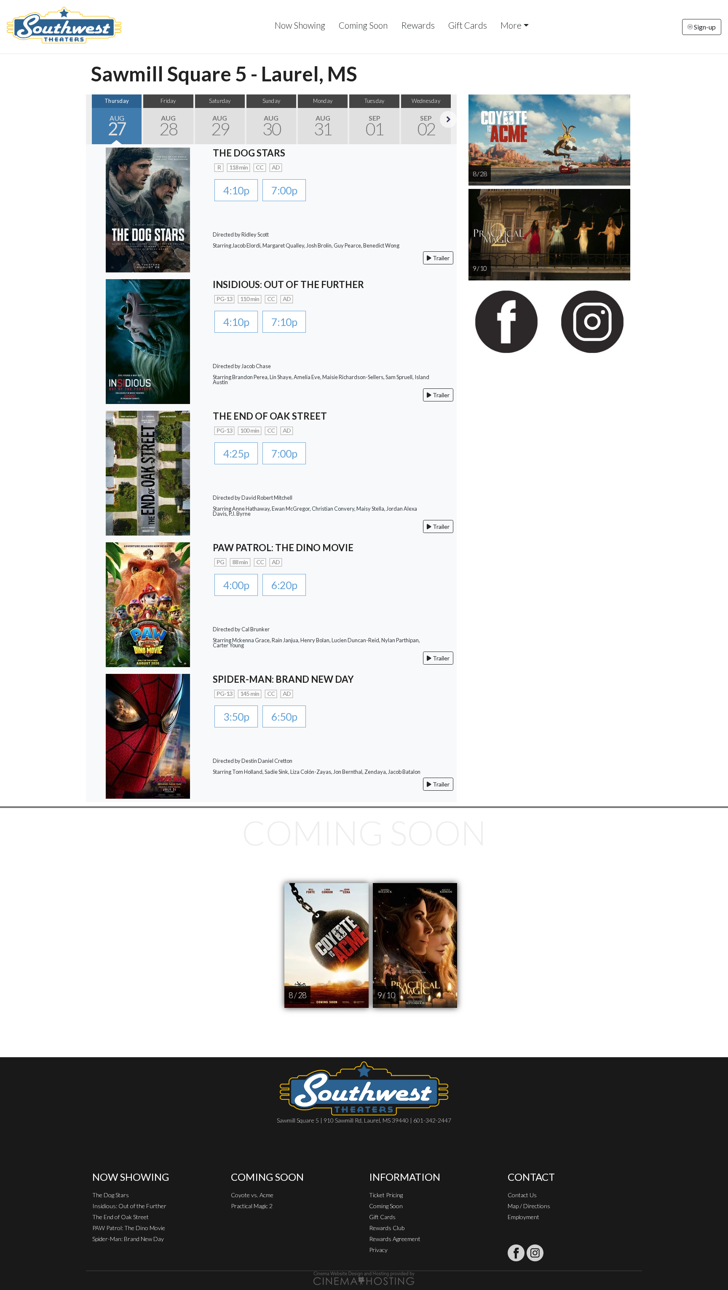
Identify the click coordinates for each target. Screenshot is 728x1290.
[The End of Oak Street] (148, 472)
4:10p (236, 190)
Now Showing (300, 25)
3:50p (236, 716)
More (511, 25)
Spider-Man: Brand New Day (128, 1238)
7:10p (284, 321)
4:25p (236, 453)
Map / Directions (529, 1205)
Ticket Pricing (386, 1194)
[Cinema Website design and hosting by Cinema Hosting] (364, 1277)
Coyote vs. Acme (252, 1194)
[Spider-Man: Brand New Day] (148, 735)
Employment (523, 1216)
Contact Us (522, 1194)
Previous (94, 119)
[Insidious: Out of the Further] (148, 341)
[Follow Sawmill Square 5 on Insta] (535, 1252)
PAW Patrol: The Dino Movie (128, 1227)
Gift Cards (467, 25)
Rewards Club (386, 1227)
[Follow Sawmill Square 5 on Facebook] (516, 1252)
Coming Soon (363, 25)
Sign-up (704, 27)
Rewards (418, 25)
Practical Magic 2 (252, 1205)
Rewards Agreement (394, 1238)
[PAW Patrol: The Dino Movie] (148, 604)
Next (448, 119)
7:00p (284, 190)
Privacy (378, 1249)
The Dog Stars (110, 1194)
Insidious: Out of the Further (129, 1205)
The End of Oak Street (120, 1216)
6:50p (284, 716)
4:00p (236, 585)
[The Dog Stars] (148, 209)
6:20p (284, 585)
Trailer (440, 257)
